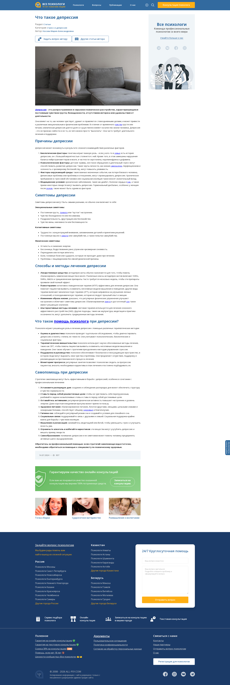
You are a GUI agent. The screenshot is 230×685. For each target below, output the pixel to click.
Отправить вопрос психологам (169, 648)
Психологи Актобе (100, 566)
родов (49, 188)
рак (129, 182)
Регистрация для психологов (174, 661)
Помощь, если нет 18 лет (48, 652)
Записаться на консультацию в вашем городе (131, 619)
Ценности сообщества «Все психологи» (55, 656)
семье (117, 153)
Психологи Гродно (100, 599)
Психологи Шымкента (102, 558)
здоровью (88, 410)
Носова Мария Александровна (58, 31)
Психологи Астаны (100, 554)
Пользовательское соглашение (110, 640)
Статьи (47, 24)
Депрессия (40, 109)
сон (128, 301)
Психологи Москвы (45, 566)
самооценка (116, 166)
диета (108, 301)
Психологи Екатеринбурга (48, 579)
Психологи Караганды (102, 562)
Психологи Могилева (102, 595)
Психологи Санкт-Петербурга (50, 571)
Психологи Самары (45, 599)
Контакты (158, 640)
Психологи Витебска (101, 591)
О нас (156, 652)
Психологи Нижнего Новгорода (51, 583)
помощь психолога (71, 321)
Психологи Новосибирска (48, 575)
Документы (102, 636)
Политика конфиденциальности (111, 644)
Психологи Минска (100, 583)
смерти (64, 235)
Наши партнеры (161, 644)
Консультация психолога (176, 4)
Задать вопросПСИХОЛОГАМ (227, 447)
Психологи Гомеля (100, 587)
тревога (63, 212)
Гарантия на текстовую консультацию (55, 644)
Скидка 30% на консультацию (50, 648)
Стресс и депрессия (57, 27)
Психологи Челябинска (47, 595)
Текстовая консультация (173, 619)
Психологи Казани (44, 587)
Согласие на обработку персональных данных (118, 648)
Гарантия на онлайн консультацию (53, 640)
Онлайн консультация (87, 619)
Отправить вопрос (165, 599)
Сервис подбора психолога (53, 619)
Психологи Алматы (101, 550)
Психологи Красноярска (47, 591)
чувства (118, 124)
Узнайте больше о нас (171, 38)
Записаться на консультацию (122, 482)
